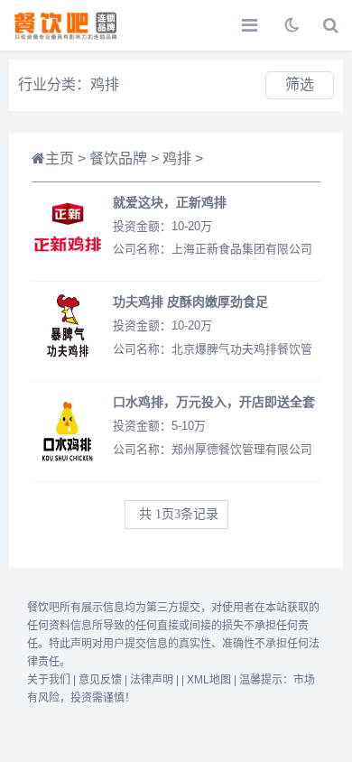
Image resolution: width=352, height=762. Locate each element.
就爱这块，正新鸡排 (170, 201)
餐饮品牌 (118, 158)
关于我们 (48, 680)
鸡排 (176, 158)
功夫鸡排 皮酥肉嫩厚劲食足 (190, 301)
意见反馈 (100, 680)
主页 (59, 158)
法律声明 (151, 680)
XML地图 (209, 680)
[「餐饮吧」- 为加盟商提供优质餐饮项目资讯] (77, 25)
